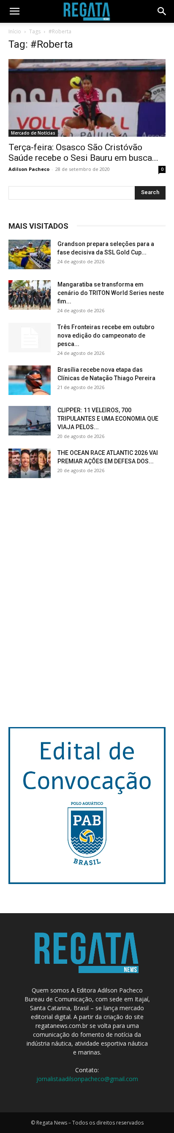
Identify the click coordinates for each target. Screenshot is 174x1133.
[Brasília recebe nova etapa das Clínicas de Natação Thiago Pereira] (29, 380)
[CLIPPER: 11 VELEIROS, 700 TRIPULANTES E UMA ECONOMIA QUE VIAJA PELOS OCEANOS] (29, 420)
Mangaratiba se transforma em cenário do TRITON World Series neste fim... (110, 293)
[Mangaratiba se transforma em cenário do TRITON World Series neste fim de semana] (29, 295)
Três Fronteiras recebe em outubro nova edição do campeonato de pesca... (106, 335)
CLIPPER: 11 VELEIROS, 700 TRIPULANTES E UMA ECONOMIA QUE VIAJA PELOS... (107, 418)
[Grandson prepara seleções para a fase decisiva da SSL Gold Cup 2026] (29, 254)
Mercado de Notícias (33, 133)
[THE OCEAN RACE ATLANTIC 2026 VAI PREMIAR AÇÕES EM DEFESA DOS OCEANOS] (29, 463)
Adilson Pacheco (28, 169)
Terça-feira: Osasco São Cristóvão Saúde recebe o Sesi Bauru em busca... (83, 152)
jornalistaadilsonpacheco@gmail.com (87, 1079)
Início (14, 31)
